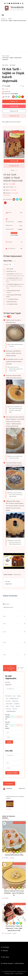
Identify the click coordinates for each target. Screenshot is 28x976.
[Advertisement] (14, 36)
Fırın (15, 187)
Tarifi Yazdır (13, 106)
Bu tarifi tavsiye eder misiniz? (7, 725)
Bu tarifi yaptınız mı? (7, 716)
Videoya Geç (13, 111)
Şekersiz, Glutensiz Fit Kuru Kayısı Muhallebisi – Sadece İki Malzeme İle (14, 893)
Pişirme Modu (8, 260)
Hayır (20, 716)
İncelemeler (9, 783)
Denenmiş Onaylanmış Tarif (18, 132)
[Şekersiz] (13, 96)
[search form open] (22, 3)
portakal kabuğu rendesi (13, 295)
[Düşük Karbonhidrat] (5, 888)
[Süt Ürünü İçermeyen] (16, 96)
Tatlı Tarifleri (12, 65)
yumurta (9, 268)
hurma (11, 271)
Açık (9, 316)
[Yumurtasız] (21, 852)
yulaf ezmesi (14, 279)
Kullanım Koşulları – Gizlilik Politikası (13, 963)
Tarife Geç (12, 101)
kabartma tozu (11, 301)
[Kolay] (10, 852)
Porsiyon (6, 264)
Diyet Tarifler (5, 65)
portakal (15, 274)
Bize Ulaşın (6, 957)
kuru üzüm (11, 304)
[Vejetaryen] (19, 96)
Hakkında (5, 950)
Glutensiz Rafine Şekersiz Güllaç (14, 855)
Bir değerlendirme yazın (11, 668)
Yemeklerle (17, 7)
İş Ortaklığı (6, 947)
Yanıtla (9, 809)
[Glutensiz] (7, 852)
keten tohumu (13, 291)
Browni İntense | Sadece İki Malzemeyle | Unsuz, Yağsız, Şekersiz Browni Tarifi (14, 928)
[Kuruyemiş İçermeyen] (12, 888)
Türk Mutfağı (13, 190)
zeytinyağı (12, 299)
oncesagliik (7, 86)
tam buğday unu (15, 286)
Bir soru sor (22, 668)
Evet (13, 716)
